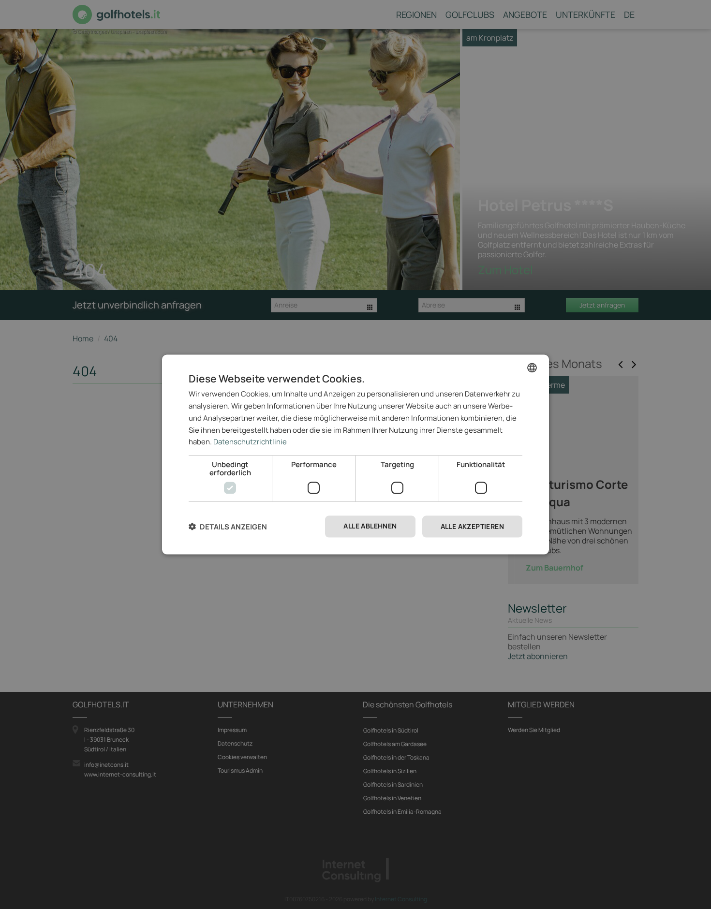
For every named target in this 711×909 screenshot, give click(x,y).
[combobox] (532, 368)
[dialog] (355, 455)
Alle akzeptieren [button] (472, 526)
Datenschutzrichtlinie (250, 442)
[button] (228, 526)
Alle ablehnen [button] (370, 525)
